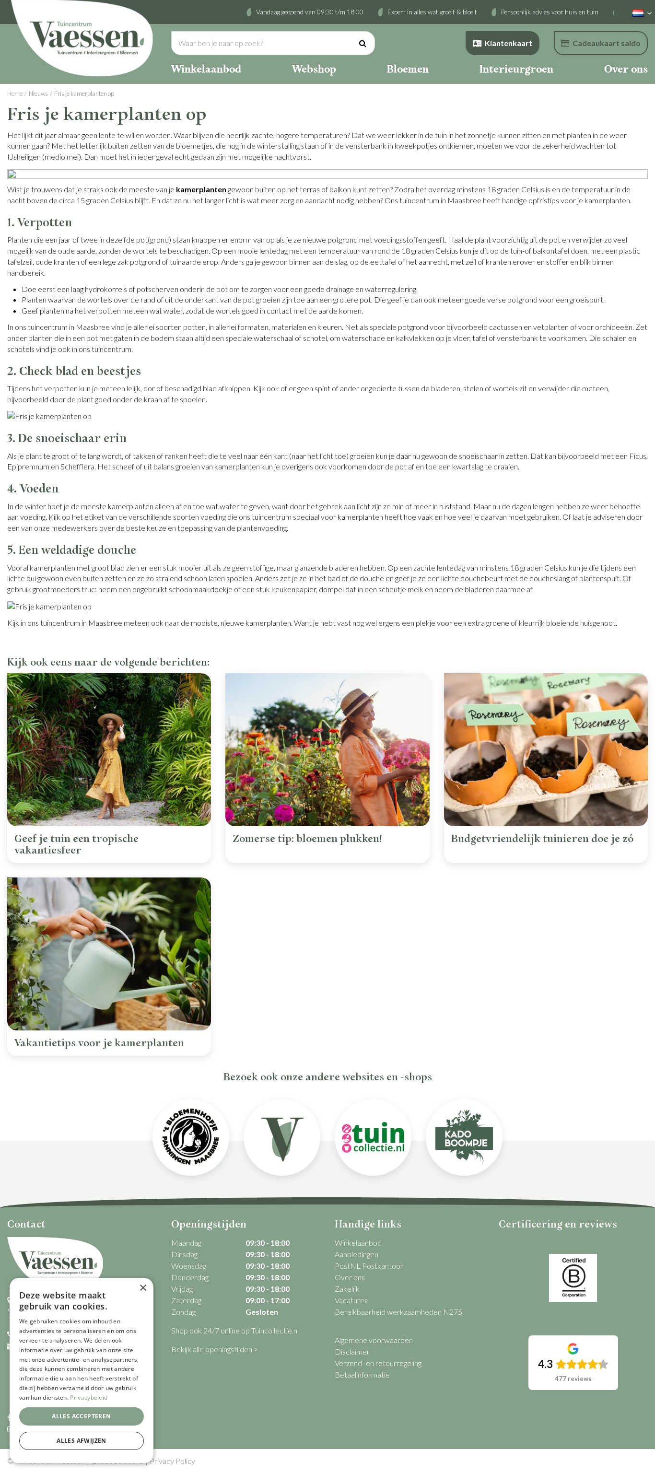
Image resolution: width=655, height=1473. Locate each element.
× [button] (142, 1288)
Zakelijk (347, 1288)
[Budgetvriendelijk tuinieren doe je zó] (546, 749)
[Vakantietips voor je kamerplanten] (109, 953)
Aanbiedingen (356, 1254)
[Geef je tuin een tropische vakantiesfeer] (109, 749)
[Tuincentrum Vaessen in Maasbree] (82, 38)
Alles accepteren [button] (81, 1416)
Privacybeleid (88, 1397)
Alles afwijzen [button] (81, 1441)
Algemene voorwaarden (374, 1339)
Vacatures (351, 1300)
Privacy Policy (172, 1460)
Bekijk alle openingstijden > (214, 1349)
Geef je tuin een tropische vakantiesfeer (76, 844)
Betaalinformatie (362, 1374)
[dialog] (81, 1370)
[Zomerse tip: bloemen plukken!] (327, 749)
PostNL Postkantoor (369, 1265)
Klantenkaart (508, 42)
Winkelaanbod (358, 1242)
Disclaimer (352, 1351)
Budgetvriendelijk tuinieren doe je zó (542, 838)
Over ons (350, 1277)
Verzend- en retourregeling (378, 1363)
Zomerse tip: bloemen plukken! (307, 838)
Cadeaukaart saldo (607, 42)
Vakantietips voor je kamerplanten (99, 1043)
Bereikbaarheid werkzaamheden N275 (398, 1311)
